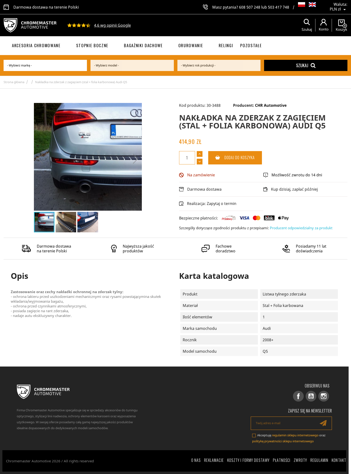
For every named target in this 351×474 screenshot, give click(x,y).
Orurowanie (190, 45)
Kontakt (339, 460)
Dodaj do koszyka (231, 157)
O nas (196, 460)
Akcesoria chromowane (36, 45)
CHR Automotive (271, 105)
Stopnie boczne (92, 45)
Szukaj (302, 65)
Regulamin (319, 460)
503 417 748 (278, 7)
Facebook (298, 396)
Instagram (324, 396)
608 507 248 (249, 7)
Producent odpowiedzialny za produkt (301, 227)
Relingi (226, 45)
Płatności (281, 460)
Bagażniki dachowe (143, 45)
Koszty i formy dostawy (248, 460)
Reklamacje (214, 460)
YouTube (311, 396)
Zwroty (300, 460)
